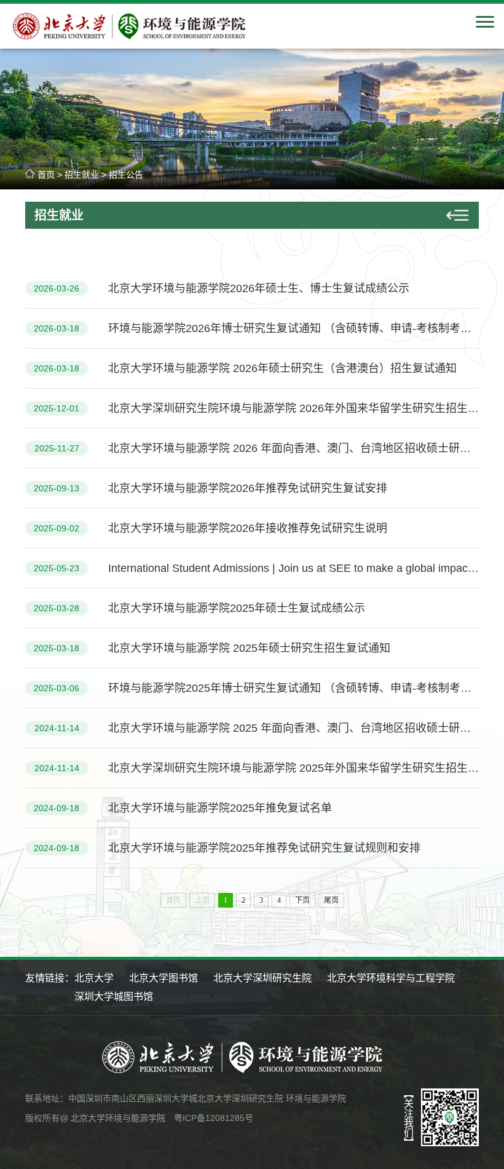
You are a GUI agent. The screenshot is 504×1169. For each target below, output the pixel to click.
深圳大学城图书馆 (113, 996)
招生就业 (82, 175)
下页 (302, 900)
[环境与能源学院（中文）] (137, 39)
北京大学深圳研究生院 (262, 978)
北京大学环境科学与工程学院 (391, 978)
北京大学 (94, 978)
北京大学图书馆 (163, 978)
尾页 (331, 900)
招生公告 (126, 175)
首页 (46, 175)
